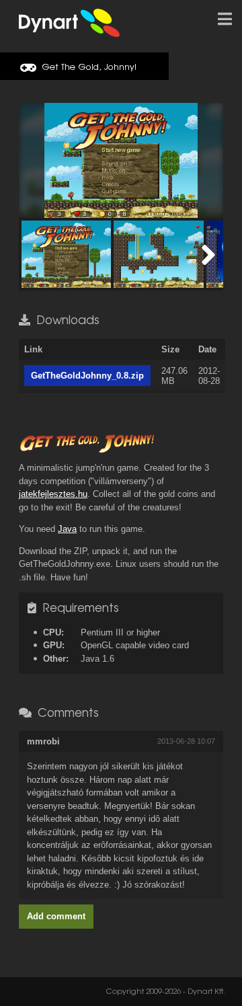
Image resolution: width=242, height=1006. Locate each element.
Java (67, 529)
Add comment (56, 916)
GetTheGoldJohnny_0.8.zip (87, 376)
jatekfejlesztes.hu (53, 494)
